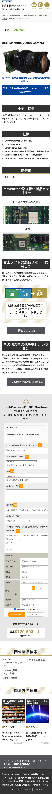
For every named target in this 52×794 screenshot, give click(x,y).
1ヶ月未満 (11, 510)
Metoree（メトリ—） (15, 536)
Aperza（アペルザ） (14, 539)
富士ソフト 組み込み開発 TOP (12, 15)
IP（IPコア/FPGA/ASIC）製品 (13, 662)
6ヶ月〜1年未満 (44, 510)
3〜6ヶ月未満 (31, 510)
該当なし (11, 550)
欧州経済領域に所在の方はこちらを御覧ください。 (23, 434)
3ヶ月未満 (21, 510)
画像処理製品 (10, 678)
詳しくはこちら (27, 330)
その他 (4, 19)
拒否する (39, 789)
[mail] (34, 4)
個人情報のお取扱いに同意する (18, 450)
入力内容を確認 (17, 614)
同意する (28, 789)
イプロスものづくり (31, 536)
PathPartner (42, 15)
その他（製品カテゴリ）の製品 (13, 672)
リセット (35, 614)
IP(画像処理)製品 (37, 659)
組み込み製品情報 (30, 15)
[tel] (40, 4)
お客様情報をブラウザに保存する (27, 609)
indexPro (44, 536)
